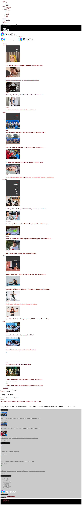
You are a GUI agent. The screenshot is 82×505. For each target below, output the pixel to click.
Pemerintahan (8, 7)
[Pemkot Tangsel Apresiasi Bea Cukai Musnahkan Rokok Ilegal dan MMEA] (13, 128)
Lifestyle (5, 9)
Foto (4, 21)
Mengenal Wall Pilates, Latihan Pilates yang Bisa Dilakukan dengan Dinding (26, 274)
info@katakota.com (11, 496)
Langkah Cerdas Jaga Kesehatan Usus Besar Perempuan (21, 109)
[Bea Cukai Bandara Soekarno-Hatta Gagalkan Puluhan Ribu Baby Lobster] (10, 397)
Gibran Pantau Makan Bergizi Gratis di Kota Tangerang (21, 349)
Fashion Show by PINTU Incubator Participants (18, 364)
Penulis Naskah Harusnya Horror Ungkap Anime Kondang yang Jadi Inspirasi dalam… (29, 238)
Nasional (5, 2)
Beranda (4, 1)
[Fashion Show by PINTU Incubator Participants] (13, 361)
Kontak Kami (6, 30)
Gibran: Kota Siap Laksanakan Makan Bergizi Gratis (20, 335)
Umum (7, 5)
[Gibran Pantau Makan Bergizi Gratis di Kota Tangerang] (13, 346)
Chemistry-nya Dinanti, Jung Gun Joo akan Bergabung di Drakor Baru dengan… (27, 223)
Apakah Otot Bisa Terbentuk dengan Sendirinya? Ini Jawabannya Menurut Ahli (27, 319)
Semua (17, 47)
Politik (7, 3)
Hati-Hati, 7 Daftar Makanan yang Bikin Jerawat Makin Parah (22, 80)
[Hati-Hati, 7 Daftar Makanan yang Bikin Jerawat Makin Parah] (13, 76)
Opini (7, 16)
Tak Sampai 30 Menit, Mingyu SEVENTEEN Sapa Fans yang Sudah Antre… (26, 208)
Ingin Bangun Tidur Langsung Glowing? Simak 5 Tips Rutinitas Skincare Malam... (23, 471)
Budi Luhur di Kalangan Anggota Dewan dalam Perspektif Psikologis (24, 65)
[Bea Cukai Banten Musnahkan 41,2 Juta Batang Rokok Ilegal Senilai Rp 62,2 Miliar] (13, 143)
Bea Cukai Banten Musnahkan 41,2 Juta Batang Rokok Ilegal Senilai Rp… (26, 147)
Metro (4, 6)
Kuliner (7, 14)
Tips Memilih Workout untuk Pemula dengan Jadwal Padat (21, 304)
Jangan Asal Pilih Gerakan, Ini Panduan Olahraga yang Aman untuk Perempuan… (28, 289)
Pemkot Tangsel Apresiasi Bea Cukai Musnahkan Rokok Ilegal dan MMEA (25, 132)
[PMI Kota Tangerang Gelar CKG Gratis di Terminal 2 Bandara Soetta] (13, 158)
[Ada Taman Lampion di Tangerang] (4, 449)
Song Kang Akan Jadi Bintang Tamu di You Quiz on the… (21, 253)
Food (7, 15)
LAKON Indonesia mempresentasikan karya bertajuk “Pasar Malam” (24, 379)
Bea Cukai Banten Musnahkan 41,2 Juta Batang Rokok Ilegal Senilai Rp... (20, 428)
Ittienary (7, 13)
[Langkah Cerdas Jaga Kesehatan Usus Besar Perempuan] (13, 106)
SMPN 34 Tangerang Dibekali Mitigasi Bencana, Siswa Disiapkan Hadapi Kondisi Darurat (30, 177)
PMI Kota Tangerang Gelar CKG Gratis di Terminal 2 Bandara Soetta (24, 162)
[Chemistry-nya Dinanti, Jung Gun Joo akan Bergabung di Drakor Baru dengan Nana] (13, 220)
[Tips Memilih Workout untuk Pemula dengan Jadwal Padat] (13, 300)
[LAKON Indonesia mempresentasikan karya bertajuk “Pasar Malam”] (13, 375)
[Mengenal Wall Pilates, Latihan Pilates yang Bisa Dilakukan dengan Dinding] (13, 270)
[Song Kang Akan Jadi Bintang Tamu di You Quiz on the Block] (13, 249)
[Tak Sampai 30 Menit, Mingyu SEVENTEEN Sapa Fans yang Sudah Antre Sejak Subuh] (13, 205)
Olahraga (5, 18)
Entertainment (8, 10)
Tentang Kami (6, 29)
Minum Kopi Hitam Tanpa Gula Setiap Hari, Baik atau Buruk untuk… (24, 95)
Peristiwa (7, 8)
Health (7, 12)
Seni (6, 17)
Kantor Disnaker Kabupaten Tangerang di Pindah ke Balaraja (17, 461)
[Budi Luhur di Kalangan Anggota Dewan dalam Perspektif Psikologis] (13, 61)
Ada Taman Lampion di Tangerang (10, 451)
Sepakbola (8, 20)
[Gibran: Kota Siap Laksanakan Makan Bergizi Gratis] (13, 331)
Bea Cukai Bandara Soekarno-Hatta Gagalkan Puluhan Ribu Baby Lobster (21, 401)
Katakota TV (5, 22)
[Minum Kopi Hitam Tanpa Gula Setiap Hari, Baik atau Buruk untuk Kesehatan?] (13, 91)
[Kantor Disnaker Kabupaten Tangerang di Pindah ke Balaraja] (4, 458)
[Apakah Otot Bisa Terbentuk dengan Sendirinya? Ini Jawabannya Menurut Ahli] (13, 315)
